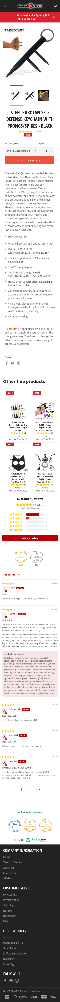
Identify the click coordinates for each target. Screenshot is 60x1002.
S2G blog (8, 878)
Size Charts (9, 948)
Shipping (8, 905)
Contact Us (9, 873)
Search (7, 937)
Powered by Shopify (31, 991)
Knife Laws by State (14, 953)
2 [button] (26, 789)
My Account (10, 894)
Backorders (9, 916)
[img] (8, 583)
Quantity (43, 143)
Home (6, 857)
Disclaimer (9, 959)
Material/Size (11, 143)
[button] (25, 131)
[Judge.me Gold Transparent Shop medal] (45, 825)
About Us (8, 868)
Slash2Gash (16, 991)
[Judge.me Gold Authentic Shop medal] (20, 557)
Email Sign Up (11, 964)
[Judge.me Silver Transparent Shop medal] (36, 557)
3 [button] (31, 789)
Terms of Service (12, 862)
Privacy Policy (11, 900)
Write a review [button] (30, 538)
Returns (7, 910)
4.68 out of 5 (38, 505)
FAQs (6, 921)
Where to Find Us (13, 943)
